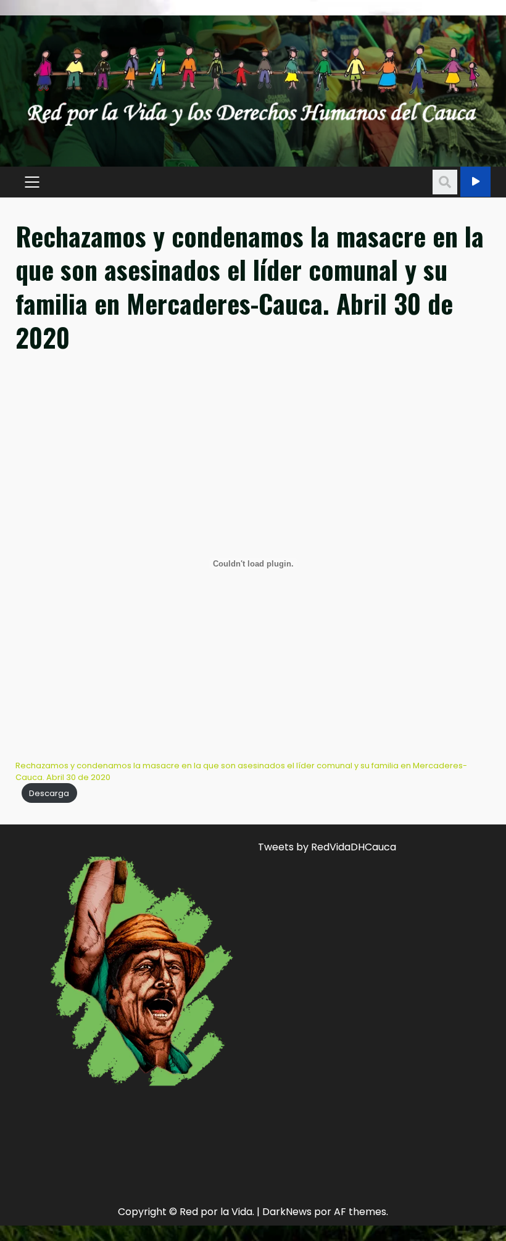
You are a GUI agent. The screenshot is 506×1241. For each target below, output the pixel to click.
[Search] (445, 182)
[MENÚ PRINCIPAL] (31, 182)
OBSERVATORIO (475, 182)
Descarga (49, 793)
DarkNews (287, 1212)
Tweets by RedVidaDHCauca (327, 847)
